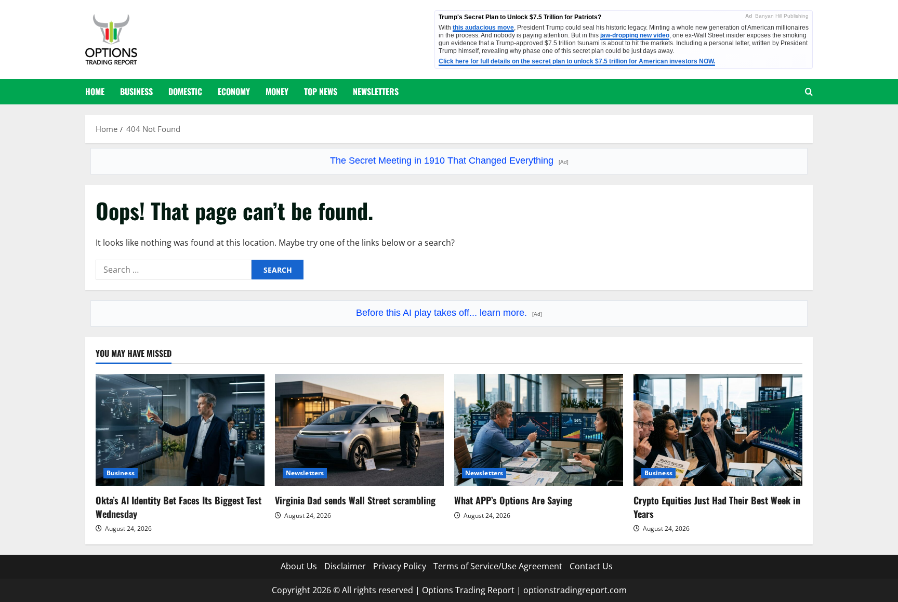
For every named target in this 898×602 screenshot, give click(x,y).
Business (136, 91)
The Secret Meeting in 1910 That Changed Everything (449, 160)
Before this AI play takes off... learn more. (449, 312)
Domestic (185, 91)
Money (277, 91)
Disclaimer (345, 566)
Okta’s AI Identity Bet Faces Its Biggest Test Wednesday (178, 506)
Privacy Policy (399, 566)
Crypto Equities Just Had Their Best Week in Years (716, 506)
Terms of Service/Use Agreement (497, 566)
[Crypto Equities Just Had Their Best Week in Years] (717, 430)
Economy (234, 91)
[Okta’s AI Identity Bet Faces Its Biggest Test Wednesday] (180, 430)
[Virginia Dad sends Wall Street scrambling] (359, 430)
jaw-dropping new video (634, 35)
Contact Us (591, 566)
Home (94, 91)
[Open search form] (809, 92)
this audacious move (483, 27)
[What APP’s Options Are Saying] (538, 430)
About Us (299, 566)
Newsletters (376, 91)
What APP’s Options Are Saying (513, 500)
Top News (320, 91)
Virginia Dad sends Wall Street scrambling (355, 500)
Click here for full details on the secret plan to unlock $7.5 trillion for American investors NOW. (577, 61)
